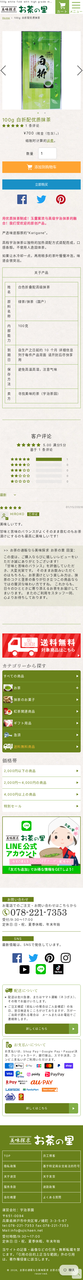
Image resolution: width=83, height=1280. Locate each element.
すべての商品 (13, 676)
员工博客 (49, 1156)
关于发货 (49, 1176)
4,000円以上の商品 (20, 794)
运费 (50, 141)
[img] (10, 508)
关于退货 (10, 1176)
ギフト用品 (23, 723)
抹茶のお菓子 (24, 699)
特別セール (13, 806)
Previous (3, 70)
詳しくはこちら (37, 1029)
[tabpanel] (41, 70)
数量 (29, 153)
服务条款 (10, 1187)
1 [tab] (38, 113)
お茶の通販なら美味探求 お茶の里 (40, 1270)
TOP (7, 1156)
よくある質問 (52, 1197)
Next (80, 70)
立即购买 (41, 184)
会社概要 (10, 1197)
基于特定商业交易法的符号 (61, 1166)
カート (62, 11)
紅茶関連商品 (24, 711)
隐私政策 (10, 1166)
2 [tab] (45, 113)
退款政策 (49, 1187)
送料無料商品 (24, 746)
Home (6, 17)
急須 (17, 735)
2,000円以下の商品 (20, 771)
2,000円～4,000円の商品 (25, 782)
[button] (13, 126)
